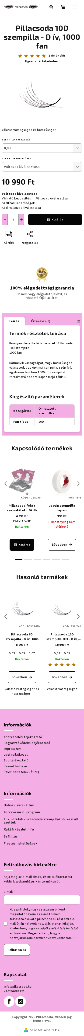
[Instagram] (20, 1001)
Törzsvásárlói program (22, 812)
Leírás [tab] (14, 321)
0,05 (22, 653)
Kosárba (57, 219)
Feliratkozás (17, 950)
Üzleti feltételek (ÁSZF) (21, 772)
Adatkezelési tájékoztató (23, 737)
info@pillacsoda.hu (18, 986)
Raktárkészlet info (19, 829)
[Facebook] (9, 1001)
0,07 (32, 653)
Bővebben (59, 544)
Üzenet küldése (15, 766)
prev (5, 484)
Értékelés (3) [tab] (40, 321)
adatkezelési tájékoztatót (59, 928)
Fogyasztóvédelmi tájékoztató (27, 743)
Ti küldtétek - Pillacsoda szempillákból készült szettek (41, 820)
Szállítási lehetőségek (18, 203)
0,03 (12, 653)
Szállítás (11, 836)
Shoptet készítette (45, 1030)
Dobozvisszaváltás (19, 805)
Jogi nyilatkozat (16, 754)
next (78, 484)
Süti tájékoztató (16, 760)
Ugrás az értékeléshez (42, 61)
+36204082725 (14, 991)
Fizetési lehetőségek (20, 843)
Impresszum (12, 748)
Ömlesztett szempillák (47, 411)
